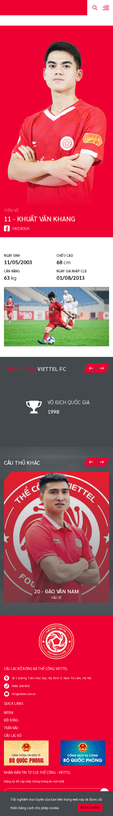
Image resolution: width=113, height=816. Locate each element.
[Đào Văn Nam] (56, 537)
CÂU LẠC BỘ (12, 735)
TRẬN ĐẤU (11, 728)
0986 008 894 (21, 686)
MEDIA (8, 712)
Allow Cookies (90, 807)
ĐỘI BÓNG (11, 720)
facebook (20, 228)
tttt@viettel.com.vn (24, 694)
